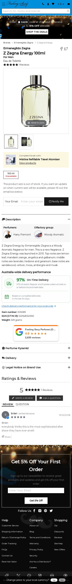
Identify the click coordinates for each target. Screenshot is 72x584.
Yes (54, 580)
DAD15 (24, 22)
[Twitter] (66, 49)
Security (33, 555)
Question (22, 404)
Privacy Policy (36, 549)
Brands (6, 42)
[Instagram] (40, 511)
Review (8, 404)
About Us (34, 525)
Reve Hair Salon (9, 561)
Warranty (34, 543)
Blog (31, 531)
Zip (55, 525)
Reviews (58, 537)
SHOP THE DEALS (36, 31)
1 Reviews (24, 64)
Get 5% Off (36, 500)
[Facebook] (62, 49)
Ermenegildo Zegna (23, 42)
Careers (33, 567)
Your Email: (11, 201)
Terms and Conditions (39, 537)
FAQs (4, 549)
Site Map (58, 543)
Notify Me (57, 201)
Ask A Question (51, 398)
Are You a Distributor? (40, 561)
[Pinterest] (45, 511)
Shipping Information (12, 531)
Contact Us (7, 555)
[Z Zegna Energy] (11, 141)
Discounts (59, 531)
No (62, 580)
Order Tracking (9, 543)
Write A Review (24, 398)
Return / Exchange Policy (14, 537)
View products (27, 163)
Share (7, 437)
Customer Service (10, 525)
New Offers (59, 549)
